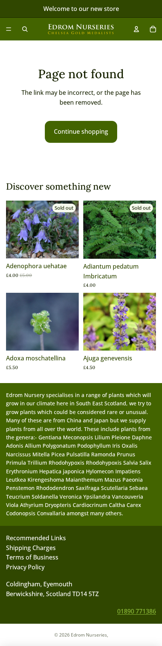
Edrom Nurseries (89, 635)
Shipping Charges (31, 547)
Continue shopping (81, 131)
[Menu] (8, 29)
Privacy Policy (25, 567)
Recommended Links (36, 538)
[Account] (136, 29)
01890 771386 (136, 611)
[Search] (25, 29)
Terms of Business (32, 557)
